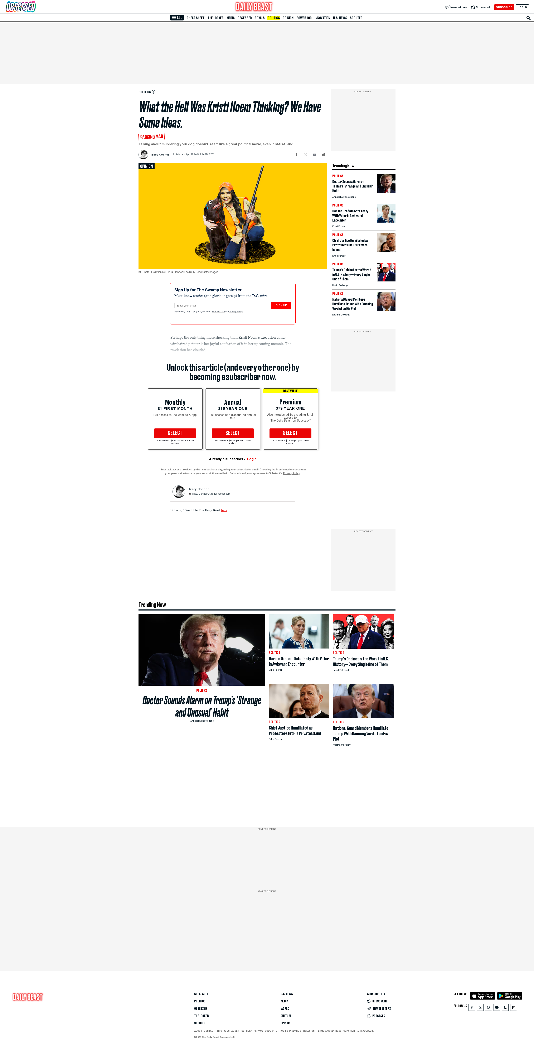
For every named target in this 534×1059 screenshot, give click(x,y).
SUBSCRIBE (504, 7)
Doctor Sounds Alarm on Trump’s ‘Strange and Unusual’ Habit (202, 706)
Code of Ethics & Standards (283, 1031)
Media (231, 18)
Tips (219, 1031)
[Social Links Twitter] (480, 1008)
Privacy (258, 1031)
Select (175, 433)
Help (249, 1031)
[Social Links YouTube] (497, 1008)
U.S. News (340, 18)
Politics (274, 18)
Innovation (322, 18)
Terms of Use (218, 312)
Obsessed (245, 18)
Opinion (288, 18)
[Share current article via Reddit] (323, 154)
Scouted (356, 18)
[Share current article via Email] (314, 154)
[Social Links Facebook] (472, 1008)
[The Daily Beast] (254, 7)
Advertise (237, 1031)
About (198, 1031)
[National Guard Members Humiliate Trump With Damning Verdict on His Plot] (386, 310)
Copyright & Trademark (358, 1031)
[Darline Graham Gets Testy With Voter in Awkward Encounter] (386, 221)
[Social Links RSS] (505, 1008)
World (285, 1008)
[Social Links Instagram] (488, 1008)
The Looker (216, 18)
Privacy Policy (236, 312)
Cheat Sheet (196, 18)
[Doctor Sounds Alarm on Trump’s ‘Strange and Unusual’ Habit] (386, 192)
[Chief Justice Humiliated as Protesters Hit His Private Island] (386, 251)
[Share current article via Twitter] (305, 154)
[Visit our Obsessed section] (34, 7)
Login (252, 459)
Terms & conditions (328, 1031)
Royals (260, 18)
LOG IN (522, 7)
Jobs (227, 1031)
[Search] (528, 18)
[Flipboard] (513, 1008)
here (224, 510)
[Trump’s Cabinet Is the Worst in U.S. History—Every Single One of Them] (386, 280)
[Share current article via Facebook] (296, 154)
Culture (286, 1016)
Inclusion (309, 1031)
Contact (209, 1031)
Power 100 (304, 18)
